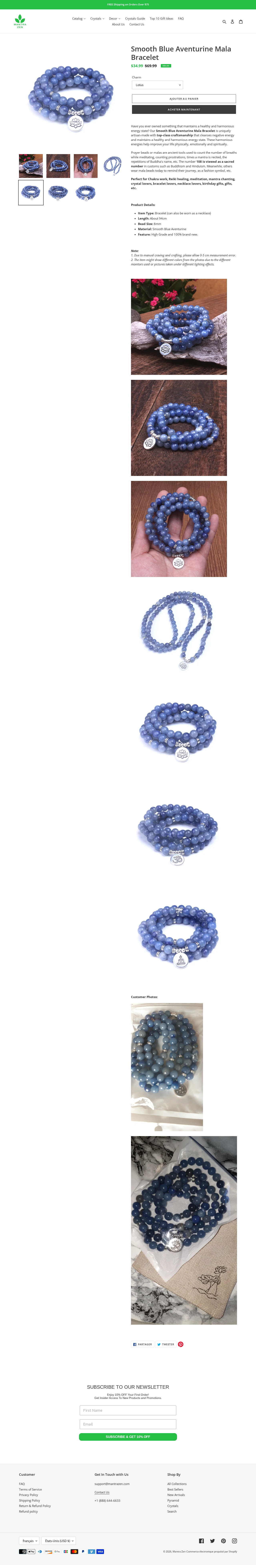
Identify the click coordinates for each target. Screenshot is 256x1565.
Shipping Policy (29, 1500)
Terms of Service (30, 1489)
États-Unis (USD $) (57, 1541)
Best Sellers (175, 1489)
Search (172, 1511)
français (28, 1541)
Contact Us (102, 1492)
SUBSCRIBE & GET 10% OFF (128, 1437)
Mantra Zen (179, 1551)
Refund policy (28, 1511)
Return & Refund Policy (35, 1506)
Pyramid (173, 1500)
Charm (136, 77)
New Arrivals (176, 1495)
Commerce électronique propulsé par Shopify (211, 1551)
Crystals (172, 1506)
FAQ (22, 1484)
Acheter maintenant (184, 109)
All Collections (177, 1484)
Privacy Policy (28, 1495)
